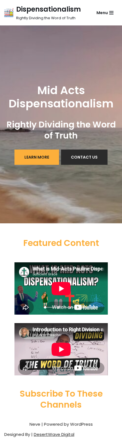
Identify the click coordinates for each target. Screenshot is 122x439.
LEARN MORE (36, 157)
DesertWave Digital (54, 434)
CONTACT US (84, 157)
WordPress (81, 424)
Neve (35, 424)
